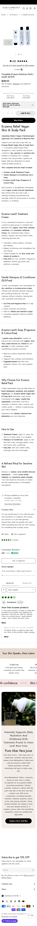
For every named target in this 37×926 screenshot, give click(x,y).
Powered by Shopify (9, 916)
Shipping (16, 84)
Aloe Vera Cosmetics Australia (20, 914)
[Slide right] (21, 54)
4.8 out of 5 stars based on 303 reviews (18, 65)
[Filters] (4, 589)
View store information (12, 504)
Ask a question (18, 561)
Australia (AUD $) (11, 896)
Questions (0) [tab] (27, 583)
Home (4, 15)
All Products (13, 15)
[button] (7, 540)
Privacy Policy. (7, 877)
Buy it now (18, 120)
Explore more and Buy (18, 821)
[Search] (24, 8)
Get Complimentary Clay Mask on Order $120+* (18, 4)
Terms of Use (28, 875)
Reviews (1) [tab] (10, 583)
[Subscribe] (33, 870)
